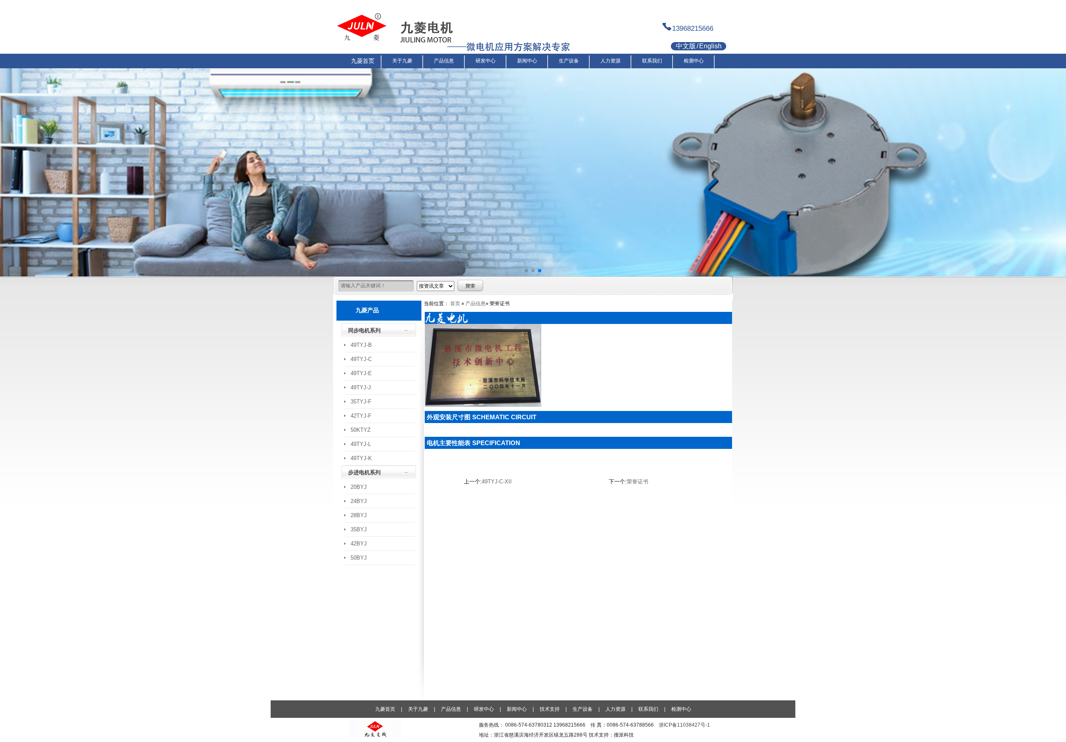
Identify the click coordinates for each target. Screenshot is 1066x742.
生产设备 (583, 709)
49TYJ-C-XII (497, 481)
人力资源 (615, 709)
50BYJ (359, 558)
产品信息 (476, 303)
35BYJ (359, 529)
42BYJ (359, 543)
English (710, 46)
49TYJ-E (361, 373)
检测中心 (681, 709)
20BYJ (359, 487)
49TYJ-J (361, 387)
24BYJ (359, 501)
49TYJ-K (361, 458)
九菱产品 (367, 310)
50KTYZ (361, 430)
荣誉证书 (637, 481)
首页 (455, 303)
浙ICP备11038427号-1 (684, 725)
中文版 (686, 46)
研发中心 (484, 709)
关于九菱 (418, 709)
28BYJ (359, 515)
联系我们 (648, 709)
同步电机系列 (364, 330)
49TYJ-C (361, 359)
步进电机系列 (364, 472)
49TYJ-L (361, 444)
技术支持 (550, 709)
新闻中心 (517, 709)
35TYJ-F (361, 401)
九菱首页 (385, 709)
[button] (526, 270)
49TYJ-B (361, 345)
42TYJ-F (361, 416)
